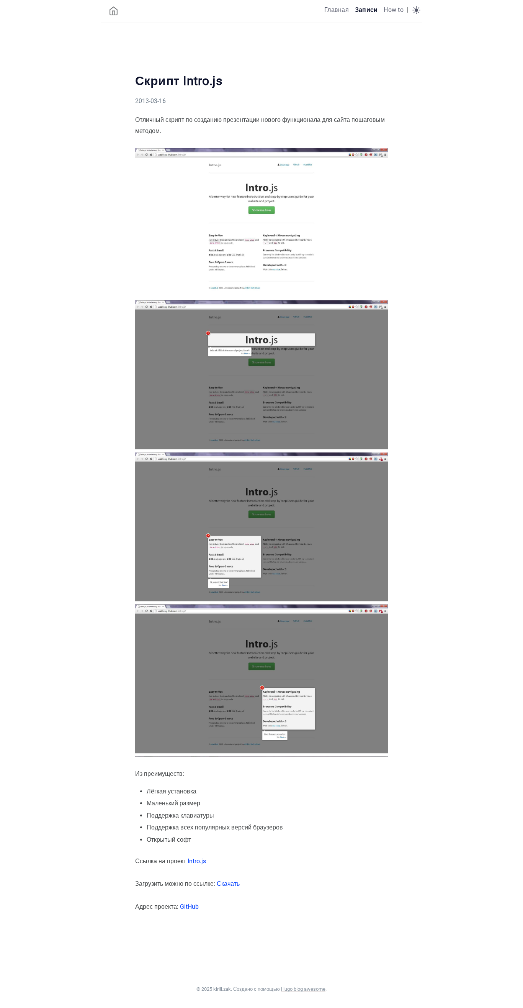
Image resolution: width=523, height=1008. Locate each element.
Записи (366, 9)
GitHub (189, 906)
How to (393, 9)
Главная (336, 9)
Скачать (228, 883)
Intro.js (197, 861)
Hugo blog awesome (303, 989)
